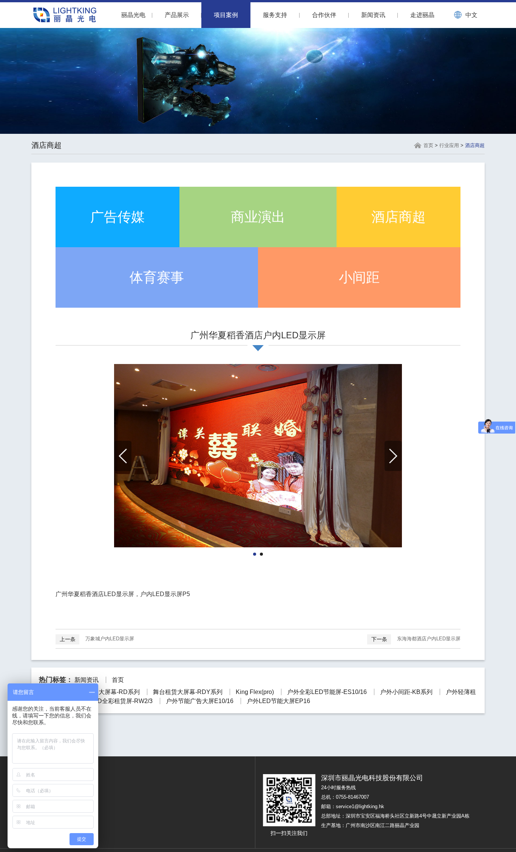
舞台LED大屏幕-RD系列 (107, 692)
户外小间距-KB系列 (406, 692)
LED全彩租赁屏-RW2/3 (121, 701)
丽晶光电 (133, 15)
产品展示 (177, 15)
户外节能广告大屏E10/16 (199, 701)
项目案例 (226, 15)
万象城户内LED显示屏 (97, 639)
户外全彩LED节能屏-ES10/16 (327, 692)
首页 (428, 145)
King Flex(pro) (255, 692)
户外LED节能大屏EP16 (278, 701)
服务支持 (275, 15)
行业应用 (449, 145)
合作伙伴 (324, 15)
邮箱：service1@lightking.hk (352, 806)
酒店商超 (475, 145)
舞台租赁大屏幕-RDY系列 (187, 692)
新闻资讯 (373, 15)
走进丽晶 (422, 15)
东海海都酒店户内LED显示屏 (415, 639)
